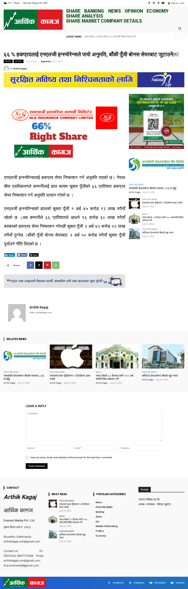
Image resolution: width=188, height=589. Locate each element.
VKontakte (159, 582)
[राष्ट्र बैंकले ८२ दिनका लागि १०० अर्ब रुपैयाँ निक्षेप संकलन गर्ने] (134, 218)
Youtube (180, 582)
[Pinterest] (47, 265)
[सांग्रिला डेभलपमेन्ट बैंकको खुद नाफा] (134, 233)
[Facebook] (149, 3)
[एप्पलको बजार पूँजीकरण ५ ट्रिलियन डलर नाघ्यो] (134, 203)
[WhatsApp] (55, 265)
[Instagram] (153, 3)
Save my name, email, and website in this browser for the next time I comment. (71, 457)
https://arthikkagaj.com (40, 312)
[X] (158, 3)
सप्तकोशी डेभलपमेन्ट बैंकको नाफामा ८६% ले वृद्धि (152, 188)
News (8, 61)
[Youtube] (163, 3)
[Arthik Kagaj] (7, 68)
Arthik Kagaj (20, 68)
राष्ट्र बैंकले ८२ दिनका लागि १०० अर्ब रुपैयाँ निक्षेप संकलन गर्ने (114, 377)
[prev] (176, 36)
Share (18, 61)
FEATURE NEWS (136, 185)
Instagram (139, 582)
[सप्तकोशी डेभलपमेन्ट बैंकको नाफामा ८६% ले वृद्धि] (156, 165)
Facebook (118, 582)
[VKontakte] (151, 583)
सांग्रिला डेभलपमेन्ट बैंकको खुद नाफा (99, 36)
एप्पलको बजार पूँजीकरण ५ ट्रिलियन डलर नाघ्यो (162, 202)
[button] (179, 28)
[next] (182, 36)
